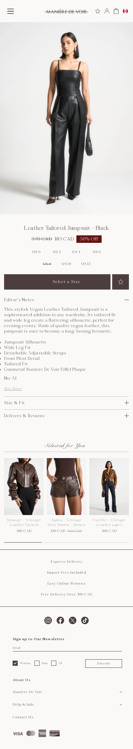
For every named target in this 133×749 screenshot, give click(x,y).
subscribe (104, 663)
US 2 (57, 252)
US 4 (76, 252)
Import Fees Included (66, 573)
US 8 (47, 264)
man (45, 663)
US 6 (97, 252)
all (60, 663)
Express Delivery (67, 562)
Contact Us (23, 717)
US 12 (86, 264)
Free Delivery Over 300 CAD (66, 594)
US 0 (36, 252)
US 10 (66, 264)
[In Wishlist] (120, 282)
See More (13, 388)
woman (25, 663)
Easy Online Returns (66, 584)
